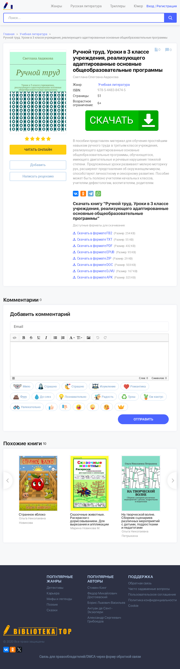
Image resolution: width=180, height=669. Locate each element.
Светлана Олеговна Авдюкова (95, 77)
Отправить (143, 419)
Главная (9, 34)
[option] (41, 490)
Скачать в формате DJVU (106, 271)
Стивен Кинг (97, 587)
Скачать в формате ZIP (104, 258)
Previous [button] (8, 480)
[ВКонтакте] (76, 193)
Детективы (55, 587)
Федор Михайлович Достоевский (102, 595)
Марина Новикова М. (85, 528)
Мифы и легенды (59, 599)
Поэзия (52, 604)
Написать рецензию (38, 176)
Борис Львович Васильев (106, 602)
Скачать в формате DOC (106, 265)
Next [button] (172, 480)
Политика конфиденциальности (152, 600)
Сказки (52, 610)
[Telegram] (91, 193)
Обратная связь (140, 583)
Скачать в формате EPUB (106, 252)
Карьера (53, 593)
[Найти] (170, 18)
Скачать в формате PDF (105, 246)
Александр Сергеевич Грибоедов (104, 619)
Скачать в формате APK (105, 277)
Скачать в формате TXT (105, 239)
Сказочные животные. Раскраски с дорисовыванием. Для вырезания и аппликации (89, 519)
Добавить (38, 165)
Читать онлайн (38, 150)
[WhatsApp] (98, 193)
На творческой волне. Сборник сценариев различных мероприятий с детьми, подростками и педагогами (140, 521)
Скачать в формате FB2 (105, 233)
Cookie (133, 606)
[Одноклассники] (83, 193)
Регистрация (167, 6)
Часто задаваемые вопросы (149, 589)
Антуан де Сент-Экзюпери (99, 610)
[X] (19, 649)
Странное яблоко (32, 514)
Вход (150, 6)
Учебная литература (33, 34)
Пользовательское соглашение (152, 594)
